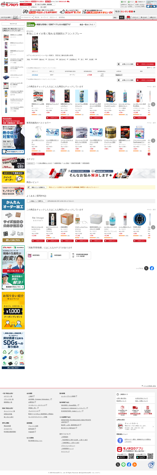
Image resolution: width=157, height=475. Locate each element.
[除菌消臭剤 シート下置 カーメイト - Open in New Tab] (125, 132)
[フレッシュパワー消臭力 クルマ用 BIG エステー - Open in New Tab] (81, 132)
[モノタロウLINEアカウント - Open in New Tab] (123, 466)
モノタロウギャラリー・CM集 (37, 417)
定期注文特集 (8, 414)
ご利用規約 (64, 437)
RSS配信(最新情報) (10, 432)
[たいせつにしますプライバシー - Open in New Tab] (151, 464)
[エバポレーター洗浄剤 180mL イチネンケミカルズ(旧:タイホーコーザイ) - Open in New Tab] (139, 96)
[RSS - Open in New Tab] (134, 466)
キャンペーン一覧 (9, 411)
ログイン (25, 4)
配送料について (121, 401)
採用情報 (29, 423)
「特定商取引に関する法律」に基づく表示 (74, 440)
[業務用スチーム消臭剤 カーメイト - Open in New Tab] (38, 96)
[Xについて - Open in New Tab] (118, 466)
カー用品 (66, 163)
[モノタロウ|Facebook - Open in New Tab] (129, 466)
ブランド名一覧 (9, 399)
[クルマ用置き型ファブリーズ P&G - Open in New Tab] (52, 132)
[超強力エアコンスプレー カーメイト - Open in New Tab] (52, 96)
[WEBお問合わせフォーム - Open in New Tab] (123, 4)
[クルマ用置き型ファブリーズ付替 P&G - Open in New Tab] (96, 132)
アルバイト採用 (33, 426)
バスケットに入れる (147, 64)
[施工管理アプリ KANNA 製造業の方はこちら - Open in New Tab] (13, 289)
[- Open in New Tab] (123, 410)
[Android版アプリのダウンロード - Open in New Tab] (145, 456)
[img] (10, 4)
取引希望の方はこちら (35, 440)
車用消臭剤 (85, 163)
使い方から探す (9, 417)
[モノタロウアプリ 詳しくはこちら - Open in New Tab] (135, 449)
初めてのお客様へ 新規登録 (44, 4)
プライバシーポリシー (68, 445)
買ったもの (144, 17)
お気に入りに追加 (127, 64)
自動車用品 (57, 163)
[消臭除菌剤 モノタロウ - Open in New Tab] (67, 219)
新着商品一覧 (8, 402)
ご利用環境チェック (67, 448)
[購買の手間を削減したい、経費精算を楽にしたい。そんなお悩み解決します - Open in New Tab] (90, 173)
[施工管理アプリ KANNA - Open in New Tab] (13, 273)
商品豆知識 (7, 426)
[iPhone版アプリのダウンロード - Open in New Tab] (125, 456)
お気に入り (153, 17)
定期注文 (34, 7)
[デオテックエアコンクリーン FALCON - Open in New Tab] (81, 219)
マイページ (23, 7)
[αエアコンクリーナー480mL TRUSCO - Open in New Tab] (52, 219)
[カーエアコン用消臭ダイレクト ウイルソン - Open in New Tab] (81, 96)
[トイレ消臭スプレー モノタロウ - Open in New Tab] (125, 219)
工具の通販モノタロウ (45, 163)
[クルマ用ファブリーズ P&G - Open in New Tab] (38, 132)
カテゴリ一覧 (8, 396)
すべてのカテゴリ (26, 17)
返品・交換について (141, 401)
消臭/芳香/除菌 (75, 163)
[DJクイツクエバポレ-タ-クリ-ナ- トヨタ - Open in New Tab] (38, 219)
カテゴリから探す (6, 17)
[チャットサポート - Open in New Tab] (131, 4)
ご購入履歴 (42, 7)
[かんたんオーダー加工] (13, 242)
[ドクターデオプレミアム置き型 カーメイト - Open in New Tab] (67, 132)
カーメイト (29, 31)
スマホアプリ (8, 429)
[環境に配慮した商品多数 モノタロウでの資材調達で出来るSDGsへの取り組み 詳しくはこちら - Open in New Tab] (13, 368)
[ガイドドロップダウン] (140, 5)
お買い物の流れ (121, 398)
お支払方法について (141, 398)
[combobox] (73, 17)
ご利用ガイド (124, 394)
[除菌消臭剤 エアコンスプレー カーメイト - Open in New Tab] (67, 96)
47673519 (35, 75)
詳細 (115, 17)
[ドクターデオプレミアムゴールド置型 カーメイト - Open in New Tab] (110, 132)
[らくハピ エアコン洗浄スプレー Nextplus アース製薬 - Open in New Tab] (125, 96)
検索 (121, 17)
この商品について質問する (36, 201)
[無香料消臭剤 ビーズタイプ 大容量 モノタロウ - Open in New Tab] (96, 219)
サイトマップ (65, 451)
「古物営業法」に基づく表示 (70, 443)
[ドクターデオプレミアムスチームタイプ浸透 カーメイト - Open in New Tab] (110, 96)
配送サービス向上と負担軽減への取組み (40, 414)
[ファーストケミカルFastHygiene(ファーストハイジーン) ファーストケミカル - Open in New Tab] (139, 132)
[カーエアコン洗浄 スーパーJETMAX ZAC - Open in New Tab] (96, 96)
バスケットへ (53, 117)
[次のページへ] (153, 104)
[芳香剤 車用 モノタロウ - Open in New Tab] (139, 219)
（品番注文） (15, 17)
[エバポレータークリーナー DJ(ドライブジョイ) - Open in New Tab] (110, 219)
